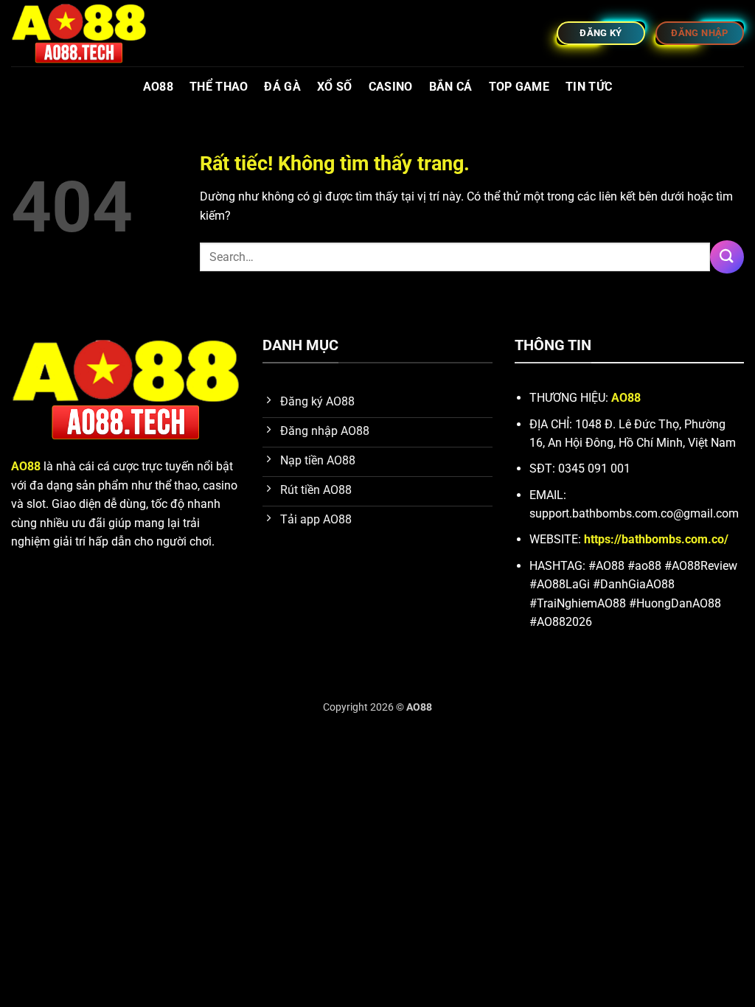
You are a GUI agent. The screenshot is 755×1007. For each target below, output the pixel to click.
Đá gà (282, 87)
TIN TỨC (589, 87)
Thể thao (218, 87)
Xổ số (334, 87)
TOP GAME (519, 87)
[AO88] (85, 33)
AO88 (158, 87)
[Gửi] (727, 256)
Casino (391, 87)
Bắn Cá (451, 87)
